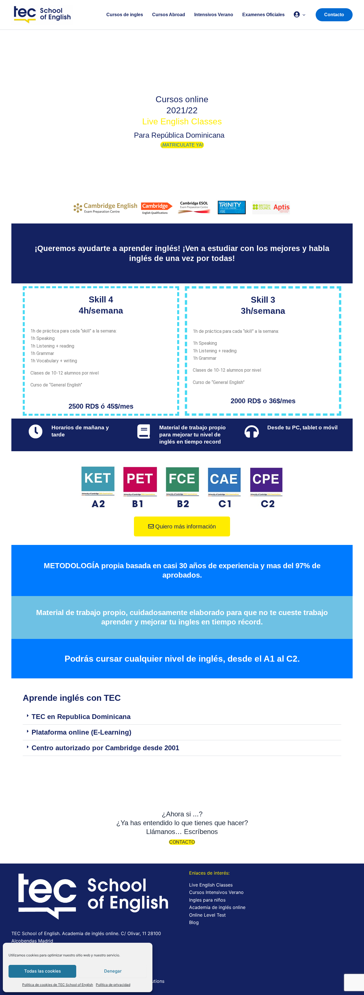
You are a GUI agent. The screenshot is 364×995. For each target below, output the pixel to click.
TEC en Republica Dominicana (81, 716)
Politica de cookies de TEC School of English (57, 985)
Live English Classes (211, 885)
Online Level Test (207, 915)
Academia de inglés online (217, 907)
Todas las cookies (42, 971)
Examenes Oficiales (263, 14)
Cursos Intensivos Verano (216, 892)
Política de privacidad (113, 985)
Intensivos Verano (213, 14)
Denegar (113, 971)
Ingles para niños (207, 900)
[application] (302, 14)
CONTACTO (182, 842)
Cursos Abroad (168, 14)
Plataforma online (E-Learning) (81, 732)
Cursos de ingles (124, 14)
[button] (182, 717)
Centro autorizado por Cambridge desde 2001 (105, 748)
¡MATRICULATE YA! (182, 145)
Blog (194, 922)
